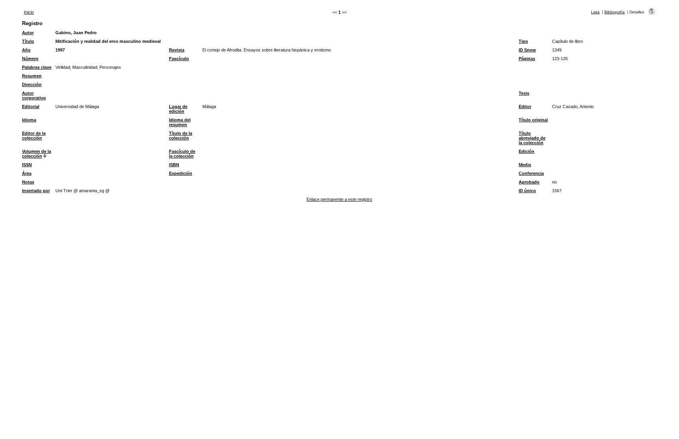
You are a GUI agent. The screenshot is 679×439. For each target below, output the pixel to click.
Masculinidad (84, 67)
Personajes (110, 67)
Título (28, 41)
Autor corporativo (34, 95)
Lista (595, 12)
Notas (28, 182)
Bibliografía (614, 12)
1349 (557, 50)
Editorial (30, 106)
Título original (533, 120)
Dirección (32, 84)
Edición (526, 151)
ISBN (174, 164)
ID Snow (527, 50)
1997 (60, 50)
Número (30, 58)
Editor (525, 106)
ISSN (27, 164)
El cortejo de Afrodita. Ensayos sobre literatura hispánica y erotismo (266, 50)
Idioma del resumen (180, 122)
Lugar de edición (178, 109)
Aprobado (529, 182)
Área (26, 173)
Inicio (29, 12)
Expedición (180, 173)
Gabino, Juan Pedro (76, 32)
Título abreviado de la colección (532, 138)
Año (26, 50)
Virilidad (62, 67)
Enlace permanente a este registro (339, 199)
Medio (525, 164)
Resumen (32, 75)
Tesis (524, 93)
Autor (28, 32)
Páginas (527, 58)
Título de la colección (180, 135)
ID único (527, 190)
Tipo (523, 41)
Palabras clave (36, 67)
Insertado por (36, 190)
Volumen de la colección (36, 153)
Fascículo (179, 58)
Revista (176, 50)
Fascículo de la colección (182, 153)
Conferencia (531, 173)
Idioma (29, 120)
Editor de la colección (34, 135)
